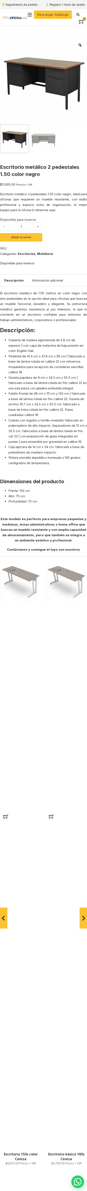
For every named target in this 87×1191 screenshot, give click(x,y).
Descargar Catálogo (53, 15)
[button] (6, 817)
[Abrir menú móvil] (30, 14)
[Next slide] (83, 918)
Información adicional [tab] (47, 280)
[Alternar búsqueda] (78, 14)
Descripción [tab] (14, 280)
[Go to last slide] (3, 918)
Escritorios (26, 254)
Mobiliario (45, 254)
